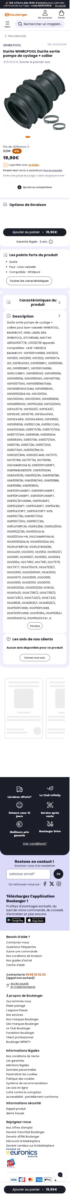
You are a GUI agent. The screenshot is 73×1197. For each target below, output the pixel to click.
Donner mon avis (35, 657)
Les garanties (15, 1061)
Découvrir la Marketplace (23, 1141)
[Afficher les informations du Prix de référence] (28, 147)
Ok (58, 874)
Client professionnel (19, 1037)
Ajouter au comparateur (37, 187)
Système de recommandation (27, 1083)
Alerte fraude (15, 1113)
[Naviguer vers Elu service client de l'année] (34, 1163)
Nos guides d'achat (19, 960)
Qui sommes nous (18, 1001)
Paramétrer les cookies (21, 1074)
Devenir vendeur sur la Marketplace (30, 1146)
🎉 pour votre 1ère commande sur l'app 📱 (35, 4)
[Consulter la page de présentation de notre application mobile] (15, 920)
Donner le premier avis (34, 62)
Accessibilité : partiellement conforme (32, 1097)
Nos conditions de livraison (24, 956)
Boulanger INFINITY (18, 1042)
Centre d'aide (15, 965)
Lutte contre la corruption (23, 1092)
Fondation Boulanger (20, 1033)
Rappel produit (16, 1109)
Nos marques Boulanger (22, 1019)
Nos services (14, 1015)
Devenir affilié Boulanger (22, 1137)
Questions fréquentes (21, 947)
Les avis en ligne (17, 1088)
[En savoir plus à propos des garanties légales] (50, 241)
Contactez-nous (17, 942)
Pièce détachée (17, 36)
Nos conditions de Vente (22, 1056)
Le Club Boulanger (18, 1028)
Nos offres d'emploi (19, 1128)
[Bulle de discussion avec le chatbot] (60, 1175)
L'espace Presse (17, 1010)
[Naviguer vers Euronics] (34, 1153)
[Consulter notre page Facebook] (44, 885)
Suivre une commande (22, 951)
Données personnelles (21, 1070)
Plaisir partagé (15, 1006)
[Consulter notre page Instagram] (58, 885)
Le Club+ (33, 165)
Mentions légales (17, 1065)
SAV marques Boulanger (22, 1024)
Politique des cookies (20, 1079)
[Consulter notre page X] (51, 885)
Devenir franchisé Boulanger (25, 1132)
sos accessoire (52, 170)
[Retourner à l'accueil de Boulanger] (16, 14)
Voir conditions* (35, 843)
